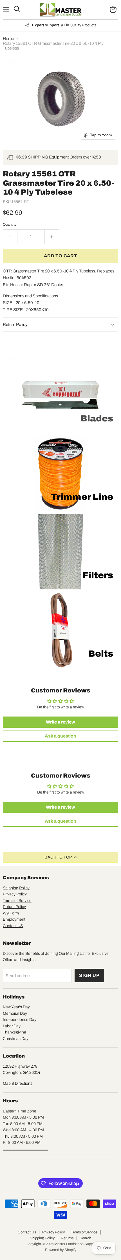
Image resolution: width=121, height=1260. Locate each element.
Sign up (89, 975)
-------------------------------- (25, 1149)
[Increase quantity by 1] (52, 236)
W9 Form (11, 913)
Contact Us (27, 1232)
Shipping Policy (16, 888)
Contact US (13, 926)
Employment (14, 919)
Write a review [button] (60, 722)
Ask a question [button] (60, 736)
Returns (67, 1238)
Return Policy (14, 907)
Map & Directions (17, 1083)
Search (85, 1238)
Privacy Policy (15, 894)
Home (8, 38)
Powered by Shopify (60, 1250)
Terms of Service (17, 901)
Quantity (10, 224)
